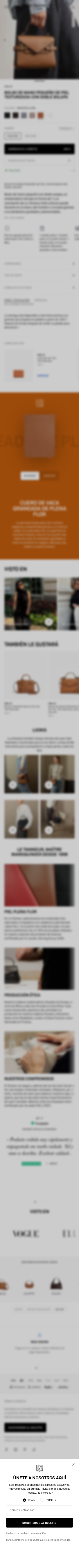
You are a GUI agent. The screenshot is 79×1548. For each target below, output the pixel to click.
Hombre (51, 1500)
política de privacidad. (59, 1540)
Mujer (32, 1500)
